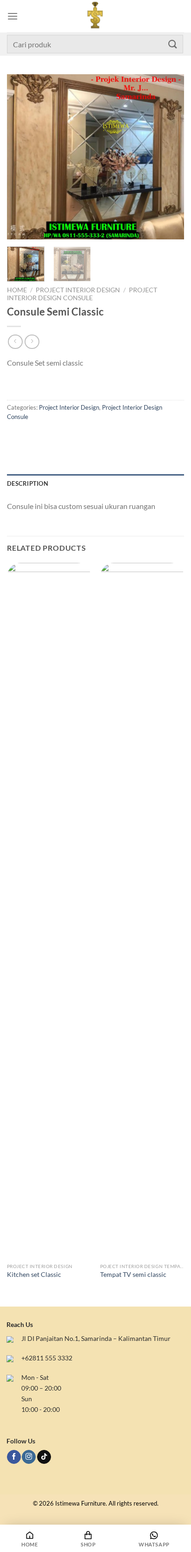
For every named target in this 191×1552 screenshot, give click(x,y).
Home (17, 290)
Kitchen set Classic (34, 1274)
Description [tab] (27, 483)
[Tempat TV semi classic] (142, 911)
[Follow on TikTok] (44, 1457)
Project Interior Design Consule (82, 293)
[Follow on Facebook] (14, 1457)
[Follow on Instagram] (29, 1457)
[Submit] (173, 44)
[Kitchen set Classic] (49, 911)
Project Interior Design (78, 290)
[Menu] (12, 16)
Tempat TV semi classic (133, 1274)
